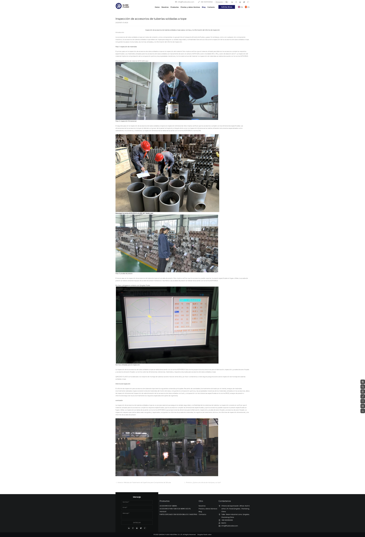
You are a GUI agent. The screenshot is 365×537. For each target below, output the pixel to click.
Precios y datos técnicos (190, 7)
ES (249, 7)
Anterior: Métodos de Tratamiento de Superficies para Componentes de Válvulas (144, 482)
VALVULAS (163, 511)
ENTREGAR (137, 522)
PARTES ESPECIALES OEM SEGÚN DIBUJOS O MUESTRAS (178, 514)
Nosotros (165, 7)
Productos (175, 7)
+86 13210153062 (206, 2)
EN (242, 7)
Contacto (211, 7)
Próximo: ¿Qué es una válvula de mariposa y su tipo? (203, 482)
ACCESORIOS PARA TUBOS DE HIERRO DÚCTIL (175, 509)
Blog (204, 7)
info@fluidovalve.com (186, 2)
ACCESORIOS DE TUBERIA (168, 506)
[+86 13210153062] (362, 396)
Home (157, 7)
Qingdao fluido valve (204, 535)
